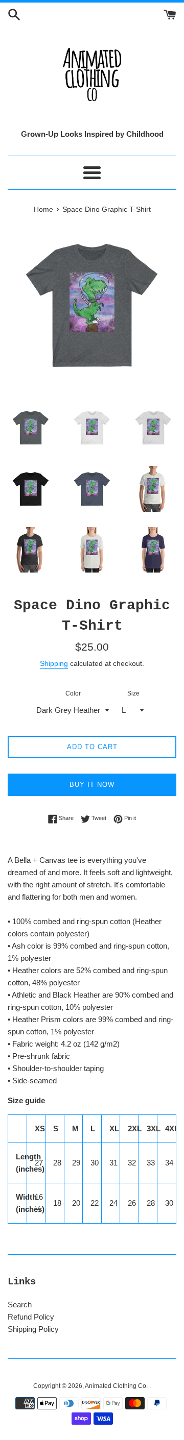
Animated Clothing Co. (117, 1385)
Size (133, 693)
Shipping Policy (33, 1329)
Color (73, 693)
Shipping (54, 663)
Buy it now (92, 784)
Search (20, 1304)
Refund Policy (31, 1316)
